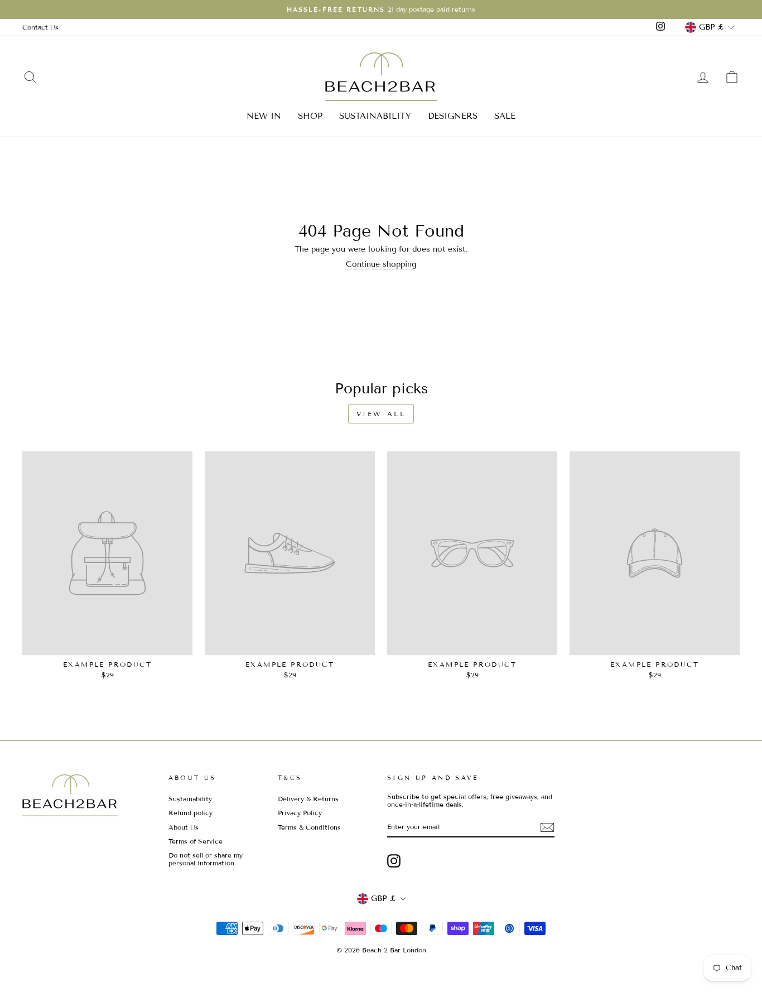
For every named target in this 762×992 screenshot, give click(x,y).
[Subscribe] (547, 827)
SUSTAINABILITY (375, 116)
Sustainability (190, 798)
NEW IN (264, 116)
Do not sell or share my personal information (205, 859)
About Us (183, 827)
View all (381, 414)
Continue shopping (381, 264)
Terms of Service (195, 841)
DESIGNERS (453, 116)
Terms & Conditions (309, 827)
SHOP (310, 116)
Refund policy (190, 812)
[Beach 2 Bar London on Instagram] (394, 861)
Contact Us (40, 27)
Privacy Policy (300, 812)
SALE (504, 116)
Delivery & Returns (308, 798)
